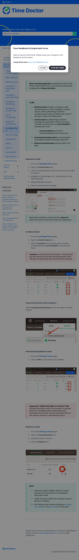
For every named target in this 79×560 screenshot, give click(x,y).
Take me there (57, 68)
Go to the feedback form (38, 62)
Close (43, 68)
